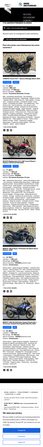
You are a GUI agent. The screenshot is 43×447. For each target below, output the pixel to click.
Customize (21, 436)
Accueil (27, 14)
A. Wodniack (34, 392)
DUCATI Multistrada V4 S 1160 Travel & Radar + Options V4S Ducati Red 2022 (19, 161)
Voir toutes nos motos (16, 28)
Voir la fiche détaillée (10, 127)
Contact (28, 21)
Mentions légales (31, 397)
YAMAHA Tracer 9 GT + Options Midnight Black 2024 (21, 78)
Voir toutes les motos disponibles (16, 39)
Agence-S (12, 392)
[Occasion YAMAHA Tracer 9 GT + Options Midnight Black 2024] (19, 64)
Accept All (21, 430)
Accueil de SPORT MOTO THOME (14, 397)
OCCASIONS (29, 18)
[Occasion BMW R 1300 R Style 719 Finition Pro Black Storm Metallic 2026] (19, 234)
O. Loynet (17, 394)
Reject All (21, 442)
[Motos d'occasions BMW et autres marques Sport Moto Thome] (7, 9)
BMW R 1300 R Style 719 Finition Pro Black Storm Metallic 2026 (20, 249)
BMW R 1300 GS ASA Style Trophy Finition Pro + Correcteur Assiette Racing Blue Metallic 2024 (20, 323)
